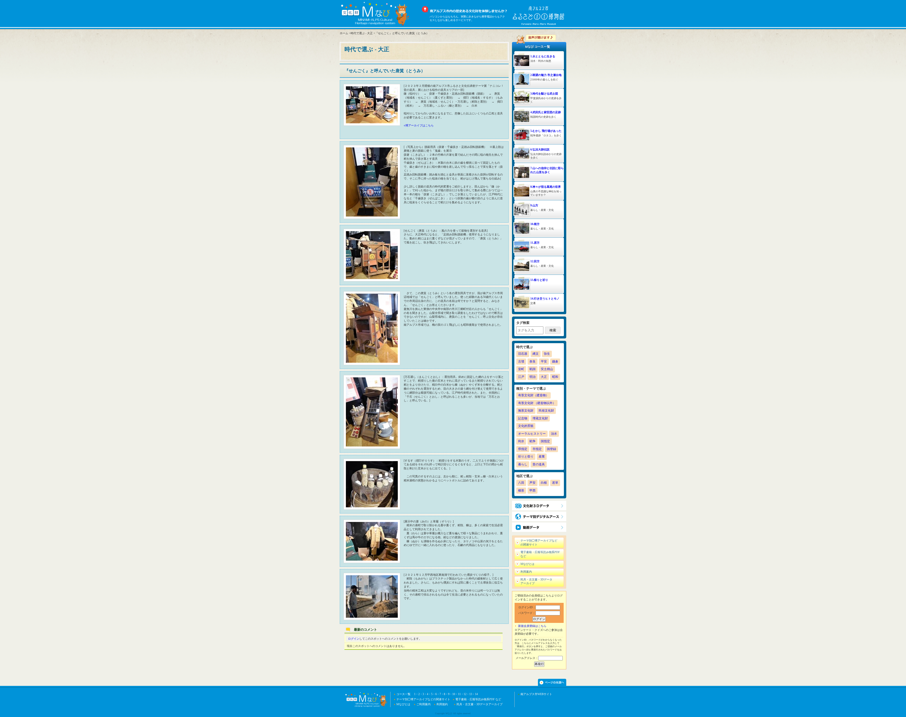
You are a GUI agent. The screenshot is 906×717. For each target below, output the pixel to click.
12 (465, 694)
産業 (542, 456)
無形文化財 (525, 410)
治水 (554, 433)
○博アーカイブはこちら (419, 125)
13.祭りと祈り (539, 280)
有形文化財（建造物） (533, 395)
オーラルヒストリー (532, 433)
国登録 (551, 449)
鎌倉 (555, 361)
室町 (521, 369)
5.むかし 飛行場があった (546, 131)
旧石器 (522, 353)
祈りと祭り (525, 456)
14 (476, 694)
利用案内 (526, 571)
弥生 (547, 353)
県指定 (522, 449)
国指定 (545, 441)
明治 (532, 377)
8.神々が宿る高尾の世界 (545, 186)
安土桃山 (547, 369)
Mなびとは (527, 564)
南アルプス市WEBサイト (536, 694)
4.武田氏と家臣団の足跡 (545, 112)
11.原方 (535, 242)
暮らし (522, 464)
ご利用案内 (423, 704)
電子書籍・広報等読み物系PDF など (540, 554)
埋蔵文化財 (540, 418)
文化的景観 (525, 426)
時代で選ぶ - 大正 (362, 33)
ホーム (344, 33)
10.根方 (535, 224)
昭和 (555, 377)
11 (459, 694)
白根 (544, 482)
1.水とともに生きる (542, 56)
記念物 (522, 418)
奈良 (532, 361)
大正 (544, 377)
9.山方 (534, 205)
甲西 (532, 490)
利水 (521, 441)
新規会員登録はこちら (532, 626)
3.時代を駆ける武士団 (544, 93)
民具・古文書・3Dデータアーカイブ (536, 581)
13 (470, 694)
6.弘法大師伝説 (539, 149)
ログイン (353, 638)
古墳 (521, 361)
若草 (555, 482)
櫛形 (521, 490)
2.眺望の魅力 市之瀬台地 (546, 75)
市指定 (537, 449)
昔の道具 (539, 464)
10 (453, 694)
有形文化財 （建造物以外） (537, 403)
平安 (544, 361)
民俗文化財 (546, 410)
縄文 (536, 353)
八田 (521, 482)
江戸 (521, 377)
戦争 (532, 441)
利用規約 (442, 704)
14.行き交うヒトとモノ (544, 298)
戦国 (532, 369)
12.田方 (535, 261)
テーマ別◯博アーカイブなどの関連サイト (538, 542)
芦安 (532, 482)
